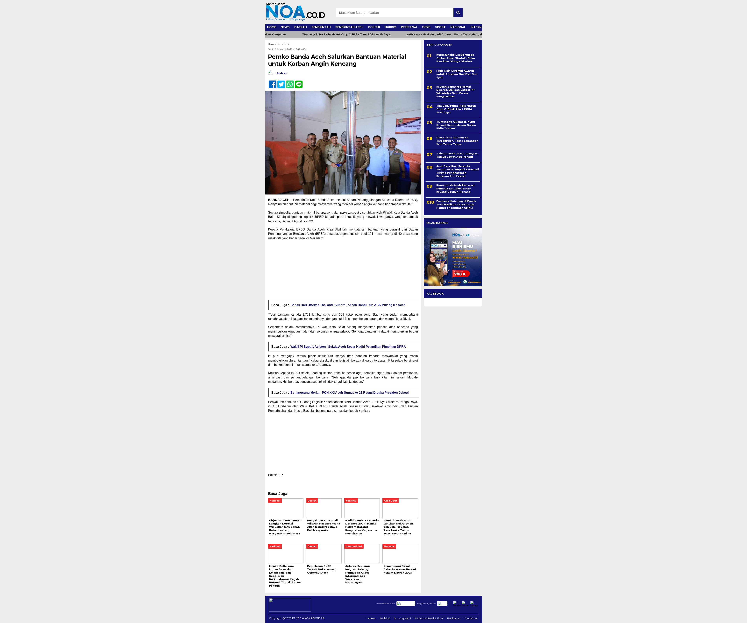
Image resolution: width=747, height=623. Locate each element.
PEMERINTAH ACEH (349, 27)
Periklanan (453, 618)
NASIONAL (458, 27)
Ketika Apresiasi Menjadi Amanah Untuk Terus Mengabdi (431, 34)
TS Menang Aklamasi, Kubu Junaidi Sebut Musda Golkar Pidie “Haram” (456, 125)
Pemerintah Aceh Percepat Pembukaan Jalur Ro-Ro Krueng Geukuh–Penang (455, 188)
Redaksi (384, 618)
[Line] (297, 82)
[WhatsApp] (288, 82)
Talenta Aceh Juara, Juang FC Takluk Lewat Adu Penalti (457, 155)
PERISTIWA (409, 27)
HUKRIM (390, 27)
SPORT (440, 27)
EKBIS (426, 27)
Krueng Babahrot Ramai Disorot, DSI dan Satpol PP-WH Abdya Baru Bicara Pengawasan (456, 91)
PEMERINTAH (321, 27)
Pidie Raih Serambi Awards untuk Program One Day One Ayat (456, 74)
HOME (271, 27)
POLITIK (374, 27)
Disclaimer (471, 618)
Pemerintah (283, 43)
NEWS (285, 27)
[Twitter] (279, 82)
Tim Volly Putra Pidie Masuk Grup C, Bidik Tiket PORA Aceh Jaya (332, 34)
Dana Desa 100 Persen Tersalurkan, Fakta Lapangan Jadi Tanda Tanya (457, 141)
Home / (272, 43)
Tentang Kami (402, 618)
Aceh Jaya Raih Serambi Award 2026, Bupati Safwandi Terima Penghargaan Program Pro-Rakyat (457, 171)
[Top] (720, 617)
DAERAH (300, 27)
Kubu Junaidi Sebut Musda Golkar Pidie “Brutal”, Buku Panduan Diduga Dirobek (455, 58)
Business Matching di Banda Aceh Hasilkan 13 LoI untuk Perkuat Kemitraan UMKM (456, 204)
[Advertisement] (343, 271)
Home (371, 618)
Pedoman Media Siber (429, 618)
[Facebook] (271, 82)
